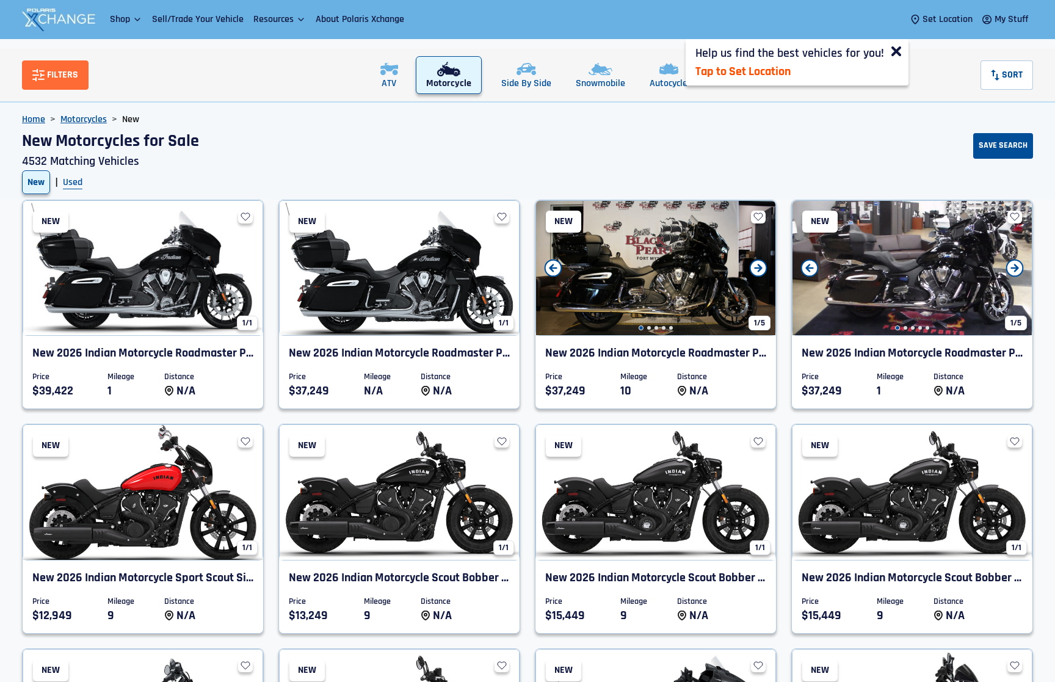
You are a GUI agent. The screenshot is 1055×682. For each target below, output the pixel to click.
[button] (126, 19)
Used (72, 182)
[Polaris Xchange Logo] (58, 19)
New (36, 182)
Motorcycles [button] (83, 119)
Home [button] (33, 119)
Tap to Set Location (743, 71)
